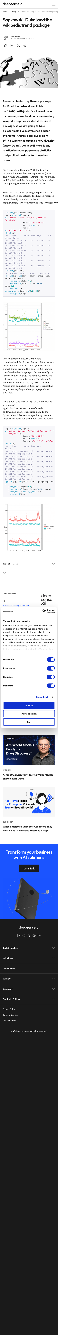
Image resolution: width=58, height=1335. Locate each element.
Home (5, 12)
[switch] (51, 668)
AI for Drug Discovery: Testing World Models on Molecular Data (28, 776)
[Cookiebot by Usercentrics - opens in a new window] (42, 611)
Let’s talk (29, 868)
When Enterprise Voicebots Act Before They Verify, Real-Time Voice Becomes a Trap (27, 828)
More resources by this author (16, 605)
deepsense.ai (16, 36)
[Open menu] (54, 4)
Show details (42, 697)
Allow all (29, 705)
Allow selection (29, 714)
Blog (14, 12)
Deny (29, 722)
